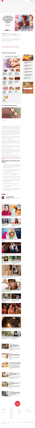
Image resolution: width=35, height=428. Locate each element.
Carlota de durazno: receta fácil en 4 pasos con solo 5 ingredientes (15, 363)
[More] (25, 1)
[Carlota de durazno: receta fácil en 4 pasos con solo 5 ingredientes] (5, 364)
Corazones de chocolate (17, 81)
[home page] (2, 1)
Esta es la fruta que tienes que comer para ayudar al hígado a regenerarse (28, 72)
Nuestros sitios (12, 409)
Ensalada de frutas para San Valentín (17, 73)
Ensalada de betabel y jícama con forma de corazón (5, 83)
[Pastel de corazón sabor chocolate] (5, 70)
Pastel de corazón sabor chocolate (5, 73)
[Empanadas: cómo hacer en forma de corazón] (11, 78)
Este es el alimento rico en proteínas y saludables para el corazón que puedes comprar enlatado (14, 346)
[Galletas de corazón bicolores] (11, 70)
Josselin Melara (6, 75)
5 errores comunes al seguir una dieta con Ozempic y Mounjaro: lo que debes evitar (28, 75)
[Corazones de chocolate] (17, 78)
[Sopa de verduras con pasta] (11, 88)
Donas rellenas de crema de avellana (11, 56)
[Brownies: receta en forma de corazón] (5, 88)
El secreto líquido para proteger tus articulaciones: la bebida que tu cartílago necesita (14, 393)
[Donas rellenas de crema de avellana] (11, 63)
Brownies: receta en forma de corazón (4, 92)
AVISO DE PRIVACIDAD (30, 92)
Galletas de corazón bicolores (11, 73)
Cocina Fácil (12, 93)
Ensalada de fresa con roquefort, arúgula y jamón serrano (27, 78)
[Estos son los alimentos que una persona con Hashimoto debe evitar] (5, 356)
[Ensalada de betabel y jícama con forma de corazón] (5, 78)
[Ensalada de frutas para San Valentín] (17, 70)
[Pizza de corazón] (17, 88)
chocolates (14, 174)
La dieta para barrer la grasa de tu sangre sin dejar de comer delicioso (15, 383)
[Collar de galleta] (5, 97)
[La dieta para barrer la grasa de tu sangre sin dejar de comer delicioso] (5, 384)
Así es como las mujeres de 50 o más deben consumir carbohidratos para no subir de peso (14, 374)
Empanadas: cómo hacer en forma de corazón (11, 82)
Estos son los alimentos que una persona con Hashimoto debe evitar (14, 355)
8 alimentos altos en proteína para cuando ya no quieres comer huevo (28, 65)
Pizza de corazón (16, 91)
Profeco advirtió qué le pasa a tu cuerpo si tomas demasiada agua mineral (28, 69)
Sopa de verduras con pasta (11, 91)
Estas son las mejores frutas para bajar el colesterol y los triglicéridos (27, 62)
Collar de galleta (4, 100)
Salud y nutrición (11, 353)
